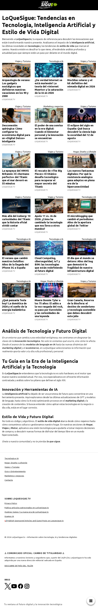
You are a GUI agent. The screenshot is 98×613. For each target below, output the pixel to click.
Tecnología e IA (56, 61)
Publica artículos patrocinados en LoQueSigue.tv (27, 508)
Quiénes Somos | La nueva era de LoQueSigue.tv (27, 512)
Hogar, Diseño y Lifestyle (84, 152)
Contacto (9, 480)
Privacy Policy (11, 503)
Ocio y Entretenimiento (15, 471)
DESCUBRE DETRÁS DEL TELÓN (19, 566)
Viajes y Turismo (23, 61)
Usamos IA (9, 516)
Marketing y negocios (53, 106)
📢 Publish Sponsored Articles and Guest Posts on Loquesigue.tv (34, 521)
